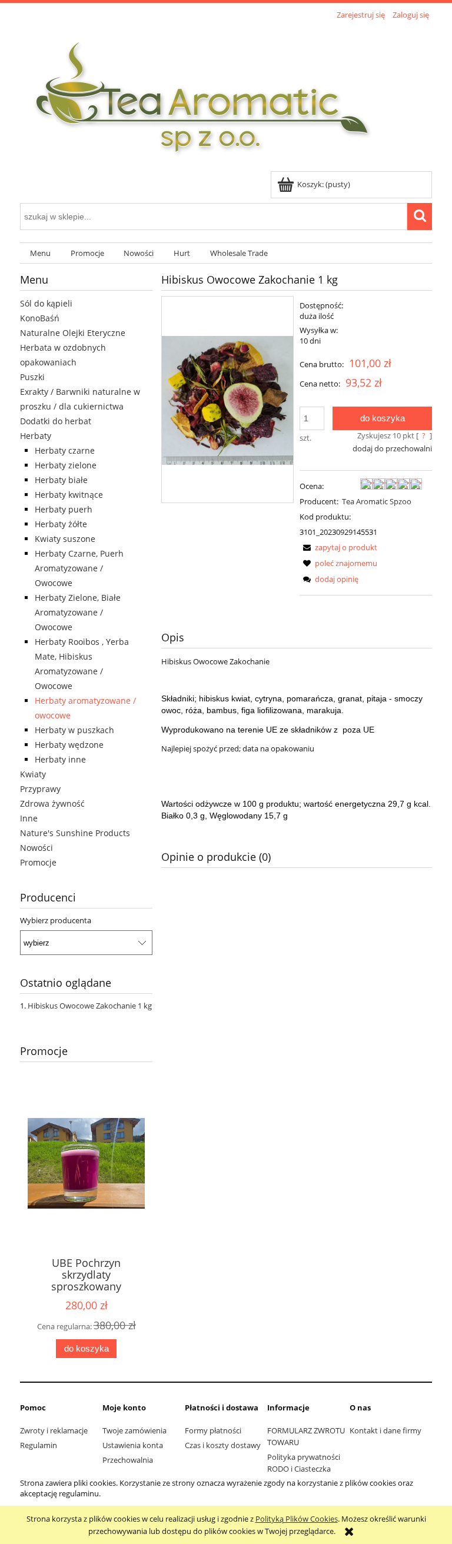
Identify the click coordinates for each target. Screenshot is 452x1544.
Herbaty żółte (61, 524)
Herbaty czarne (65, 450)
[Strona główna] (203, 97)
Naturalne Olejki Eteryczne (72, 332)
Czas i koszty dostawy (223, 1445)
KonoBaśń (39, 318)
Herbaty (35, 435)
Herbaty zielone (66, 465)
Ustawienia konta (132, 1445)
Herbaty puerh (63, 509)
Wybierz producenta (55, 920)
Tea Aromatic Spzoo (376, 501)
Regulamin (38, 1445)
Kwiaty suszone (65, 538)
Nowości (36, 847)
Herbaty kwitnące (69, 494)
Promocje (38, 862)
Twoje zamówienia (134, 1430)
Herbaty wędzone (69, 744)
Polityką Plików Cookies (296, 1518)
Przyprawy (40, 788)
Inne (29, 818)
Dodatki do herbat (55, 421)
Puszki (32, 376)
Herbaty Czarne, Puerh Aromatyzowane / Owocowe (79, 568)
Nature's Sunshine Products (75, 832)
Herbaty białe (61, 479)
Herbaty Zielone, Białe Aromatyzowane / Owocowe (78, 612)
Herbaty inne (60, 759)
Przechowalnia (127, 1460)
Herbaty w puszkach (74, 730)
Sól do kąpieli (46, 303)
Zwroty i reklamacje (54, 1430)
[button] (338, 547)
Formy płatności (213, 1430)
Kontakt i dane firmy (385, 1430)
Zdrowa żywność (52, 803)
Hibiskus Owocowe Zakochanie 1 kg (90, 1005)
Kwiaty (33, 774)
